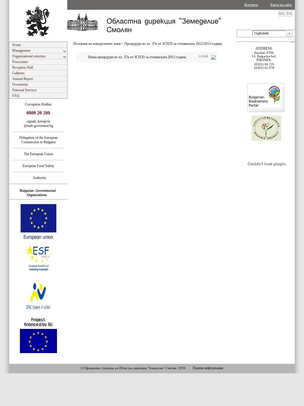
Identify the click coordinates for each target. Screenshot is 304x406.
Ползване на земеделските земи (97, 44)
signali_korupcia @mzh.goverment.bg (38, 123)
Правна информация (208, 368)
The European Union (38, 154)
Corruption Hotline (38, 104)
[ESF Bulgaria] (38, 276)
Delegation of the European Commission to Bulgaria (38, 140)
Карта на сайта (281, 5)
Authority (38, 178)
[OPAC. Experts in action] (37, 314)
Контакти (251, 5)
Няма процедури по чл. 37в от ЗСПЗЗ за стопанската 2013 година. (137, 57)
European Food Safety (38, 166)
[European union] (38, 239)
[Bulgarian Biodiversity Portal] (265, 111)
